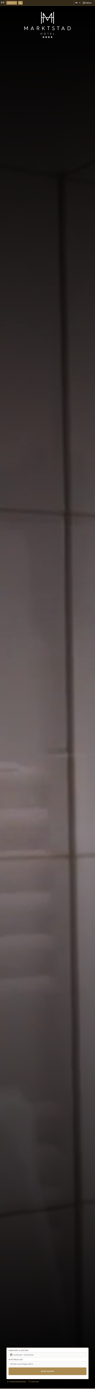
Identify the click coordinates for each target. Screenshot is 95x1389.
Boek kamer (12, 3)
